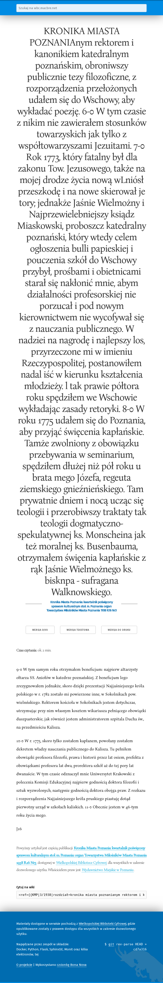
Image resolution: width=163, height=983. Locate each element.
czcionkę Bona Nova (72, 965)
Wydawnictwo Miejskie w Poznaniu (107, 869)
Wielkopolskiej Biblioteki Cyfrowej (102, 924)
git (111, 944)
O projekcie (24, 965)
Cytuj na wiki (25, 887)
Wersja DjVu (40, 630)
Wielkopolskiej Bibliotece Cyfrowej (81, 862)
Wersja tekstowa (78, 630)
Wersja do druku (119, 630)
